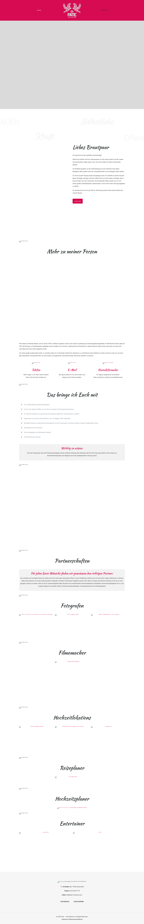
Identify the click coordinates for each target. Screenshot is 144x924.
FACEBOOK (64, 901)
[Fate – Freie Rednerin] (72, 10)
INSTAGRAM (79, 901)
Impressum (65, 919)
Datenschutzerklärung (75, 919)
